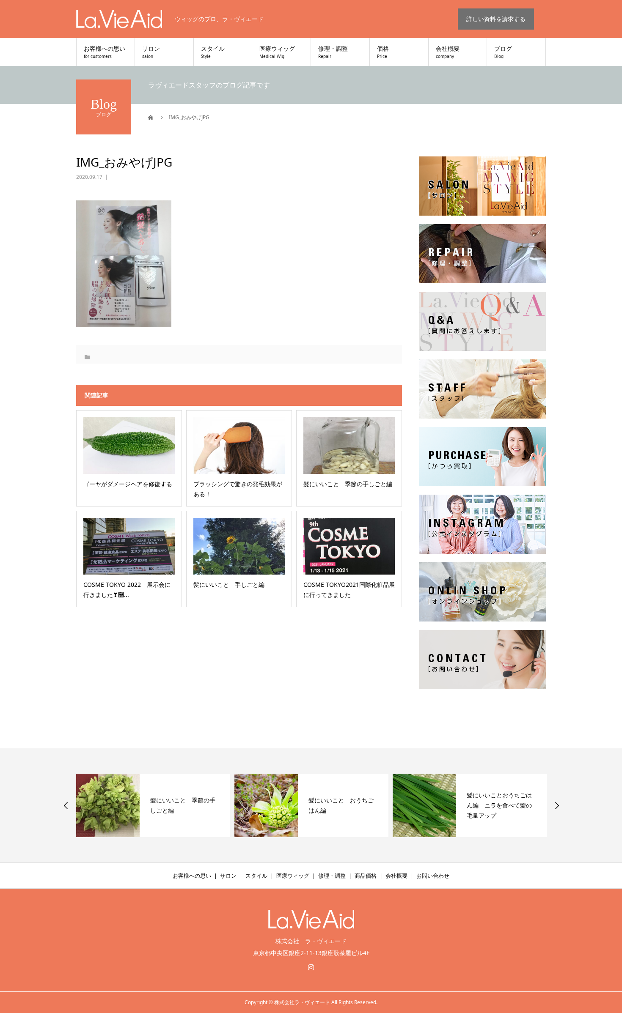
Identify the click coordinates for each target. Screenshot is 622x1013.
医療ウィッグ (277, 52)
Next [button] (557, 805)
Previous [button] (66, 805)
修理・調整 (333, 52)
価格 (383, 52)
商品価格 (366, 875)
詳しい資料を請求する (496, 19)
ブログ (503, 52)
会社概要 (448, 52)
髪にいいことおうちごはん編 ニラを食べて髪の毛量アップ (341, 805)
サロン (151, 52)
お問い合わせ (432, 875)
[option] (153, 805)
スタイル (213, 52)
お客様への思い (104, 52)
